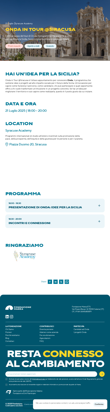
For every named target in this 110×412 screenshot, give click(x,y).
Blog (7, 338)
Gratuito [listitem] (50, 46)
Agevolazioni (45, 338)
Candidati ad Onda (81, 329)
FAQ (42, 341)
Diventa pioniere (46, 329)
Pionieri (8, 332)
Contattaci (9, 341)
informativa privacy (38, 379)
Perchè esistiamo (12, 335)
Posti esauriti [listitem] (14, 46)
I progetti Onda (80, 332)
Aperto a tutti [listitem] (33, 46)
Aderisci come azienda (49, 332)
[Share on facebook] (50, 282)
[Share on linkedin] (55, 282)
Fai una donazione (47, 335)
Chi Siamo (9, 329)
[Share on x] (61, 282)
